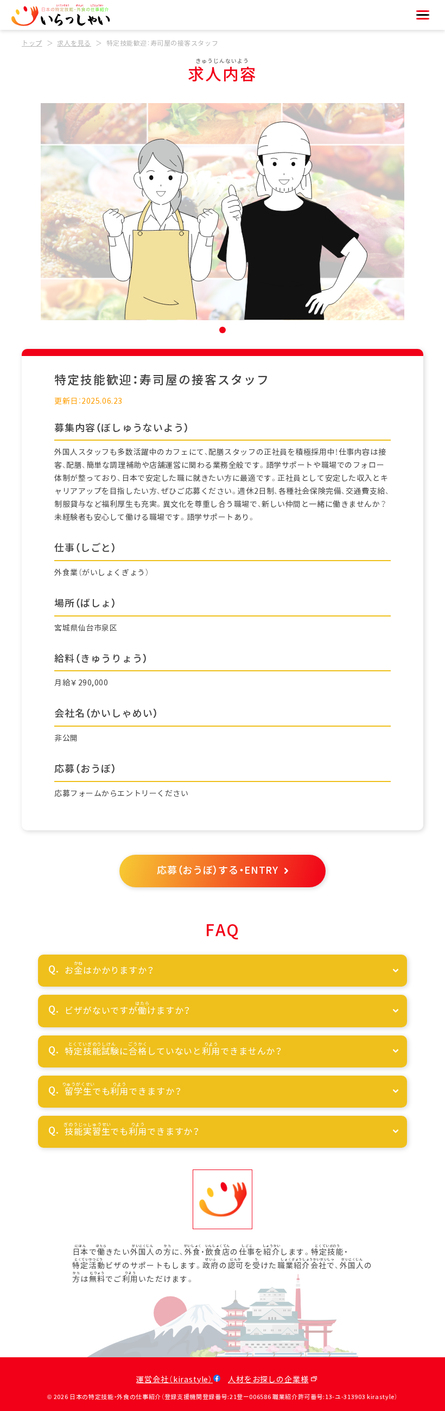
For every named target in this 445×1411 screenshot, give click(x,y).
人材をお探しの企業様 (268, 1379)
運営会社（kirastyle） (174, 1379)
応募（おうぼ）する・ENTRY (217, 870)
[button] (222, 330)
